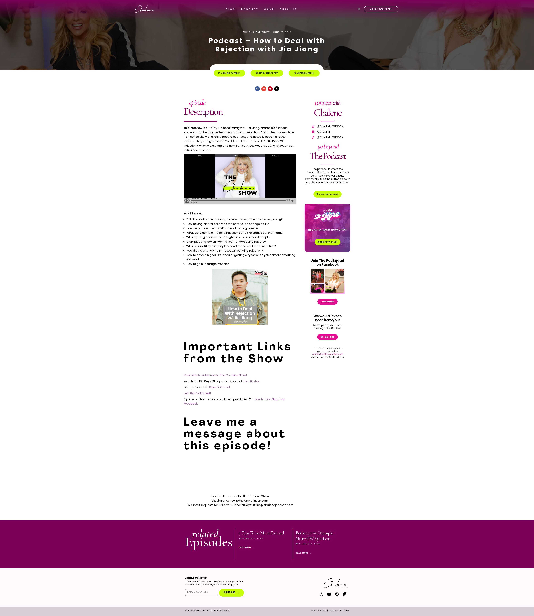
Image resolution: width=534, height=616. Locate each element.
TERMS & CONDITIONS (338, 610)
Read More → (246, 547)
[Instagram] (321, 594)
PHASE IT (288, 9)
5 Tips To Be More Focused (261, 533)
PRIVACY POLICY (319, 610)
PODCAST (250, 9)
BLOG (231, 9)
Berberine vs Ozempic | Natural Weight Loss (315, 536)
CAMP (269, 9)
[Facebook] (337, 594)
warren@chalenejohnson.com (327, 354)
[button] (257, 88)
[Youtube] (329, 594)
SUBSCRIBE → (231, 592)
